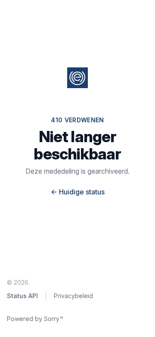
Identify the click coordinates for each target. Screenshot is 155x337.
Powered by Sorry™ (35, 318)
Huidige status (78, 192)
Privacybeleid (73, 295)
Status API (22, 295)
